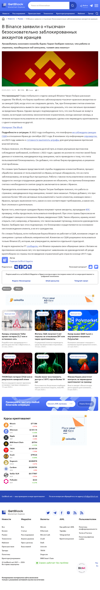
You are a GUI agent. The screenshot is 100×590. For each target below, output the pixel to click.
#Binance (6, 289)
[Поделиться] (16, 267)
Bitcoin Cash (45, 535)
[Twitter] (48, 513)
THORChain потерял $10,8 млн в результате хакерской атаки (17, 378)
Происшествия (34, 13)
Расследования (18, 13)
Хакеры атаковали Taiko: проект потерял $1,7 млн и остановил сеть (14, 336)
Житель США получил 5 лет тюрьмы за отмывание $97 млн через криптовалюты (50, 336)
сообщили (32, 246)
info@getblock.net (91, 496)
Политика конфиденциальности (88, 528)
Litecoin (43, 547)
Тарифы (63, 531)
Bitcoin (43, 527)
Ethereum (44, 531)
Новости (5, 13)
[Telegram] (55, 513)
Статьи (24, 531)
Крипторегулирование (65, 13)
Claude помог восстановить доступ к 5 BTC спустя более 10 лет (50, 379)
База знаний (26, 547)
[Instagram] (68, 513)
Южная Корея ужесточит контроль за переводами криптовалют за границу (80, 379)
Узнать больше (86, 404)
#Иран (18, 289)
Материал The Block (12, 127)
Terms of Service (85, 533)
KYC (88, 209)
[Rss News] (75, 513)
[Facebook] (62, 513)
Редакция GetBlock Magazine (21, 261)
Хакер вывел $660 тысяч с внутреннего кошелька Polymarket (80, 336)
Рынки (20, 19)
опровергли (90, 136)
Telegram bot (65, 535)
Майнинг (81, 13)
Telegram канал (81, 281)
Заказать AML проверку (57, 404)
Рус (96, 563)
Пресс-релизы (27, 543)
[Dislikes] (96, 267)
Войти (85, 5)
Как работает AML (67, 527)
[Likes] (90, 267)
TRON (42, 550)
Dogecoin (44, 554)
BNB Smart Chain (47, 558)
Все (3, 527)
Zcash (42, 539)
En (97, 566)
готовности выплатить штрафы (43, 140)
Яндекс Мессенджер (21, 281)
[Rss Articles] (82, 513)
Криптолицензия (67, 539)
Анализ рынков (27, 539)
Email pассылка (52, 281)
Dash (42, 543)
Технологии (48, 13)
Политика (6, 554)
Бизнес (5, 531)
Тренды (91, 13)
